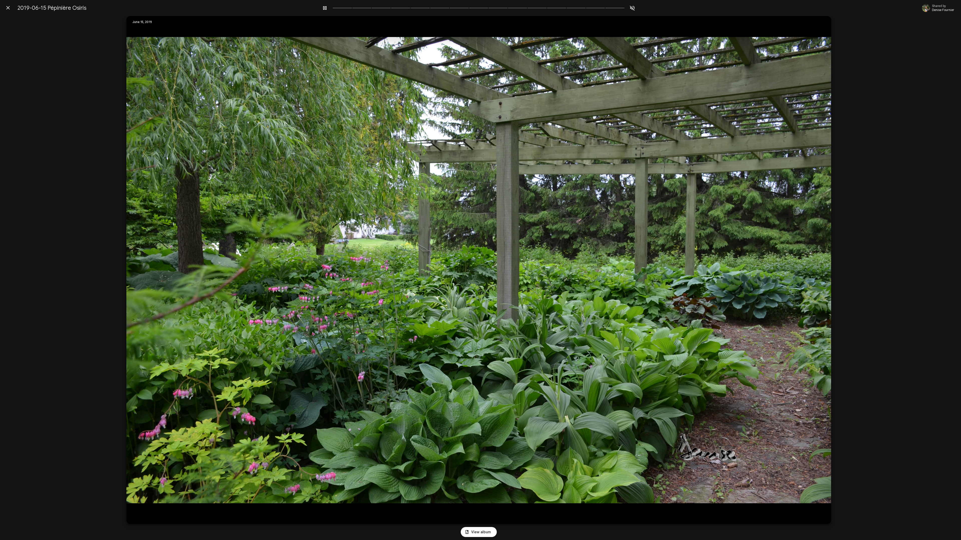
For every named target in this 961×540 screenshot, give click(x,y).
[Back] (8, 8)
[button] (140, 270)
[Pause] (325, 8)
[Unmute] (632, 8)
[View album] (479, 532)
